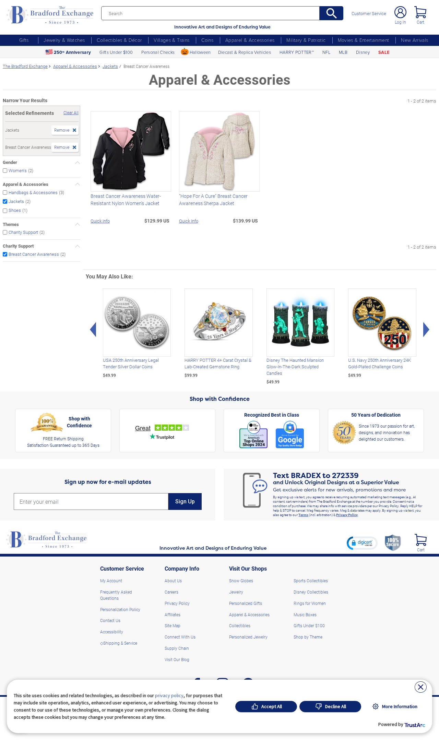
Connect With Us (180, 637)
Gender (10, 162)
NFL (326, 52)
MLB (343, 52)
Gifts (24, 40)
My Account (111, 580)
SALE (383, 52)
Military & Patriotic (305, 40)
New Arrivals (414, 40)
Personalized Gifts (245, 603)
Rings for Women (310, 603)
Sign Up (185, 501)
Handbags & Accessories (33, 192)
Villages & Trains (171, 40)
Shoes (15, 210)
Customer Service (369, 13)
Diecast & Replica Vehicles (244, 52)
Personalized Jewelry (248, 637)
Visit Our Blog (177, 659)
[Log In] (400, 12)
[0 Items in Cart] (420, 12)
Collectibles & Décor (119, 40)
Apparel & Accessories (249, 40)
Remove (61, 130)
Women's (18, 170)
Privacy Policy (347, 514)
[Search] (331, 13)
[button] (362, 542)
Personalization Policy (120, 609)
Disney (363, 52)
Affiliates (172, 614)
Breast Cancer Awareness (34, 254)
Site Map (172, 625)
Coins (207, 40)
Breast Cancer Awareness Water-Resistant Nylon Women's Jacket (126, 199)
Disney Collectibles (311, 592)
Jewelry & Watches (64, 40)
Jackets (16, 201)
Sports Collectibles (311, 580)
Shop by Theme (308, 637)
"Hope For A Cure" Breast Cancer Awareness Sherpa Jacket (213, 199)
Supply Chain (177, 648)
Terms (303, 514)
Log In (400, 22)
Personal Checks (158, 52)
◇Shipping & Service (118, 643)
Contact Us (110, 620)
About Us (173, 580)
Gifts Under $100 (116, 52)
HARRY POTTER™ (297, 52)
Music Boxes (305, 614)
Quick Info (100, 221)
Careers (171, 592)
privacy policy (169, 695)
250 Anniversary (72, 52)
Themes (11, 224)
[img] (421, 540)
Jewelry (236, 592)
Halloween (200, 52)
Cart (420, 22)
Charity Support (23, 232)
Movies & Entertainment (363, 40)
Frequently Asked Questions (116, 595)
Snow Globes (241, 580)
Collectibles (239, 625)
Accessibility (111, 631)
